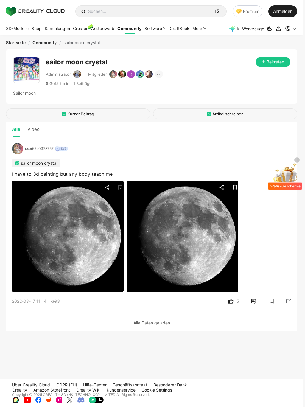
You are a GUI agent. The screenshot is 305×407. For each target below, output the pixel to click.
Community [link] (44, 43)
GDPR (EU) (66, 384)
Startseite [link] (16, 43)
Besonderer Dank (170, 384)
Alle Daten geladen (151, 322)
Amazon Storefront (51, 389)
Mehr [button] (197, 28)
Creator (80, 28)
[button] (291, 29)
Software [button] (153, 28)
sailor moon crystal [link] (81, 43)
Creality (19, 389)
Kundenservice (121, 389)
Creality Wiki (88, 389)
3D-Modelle (17, 28)
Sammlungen (57, 28)
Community (129, 28)
